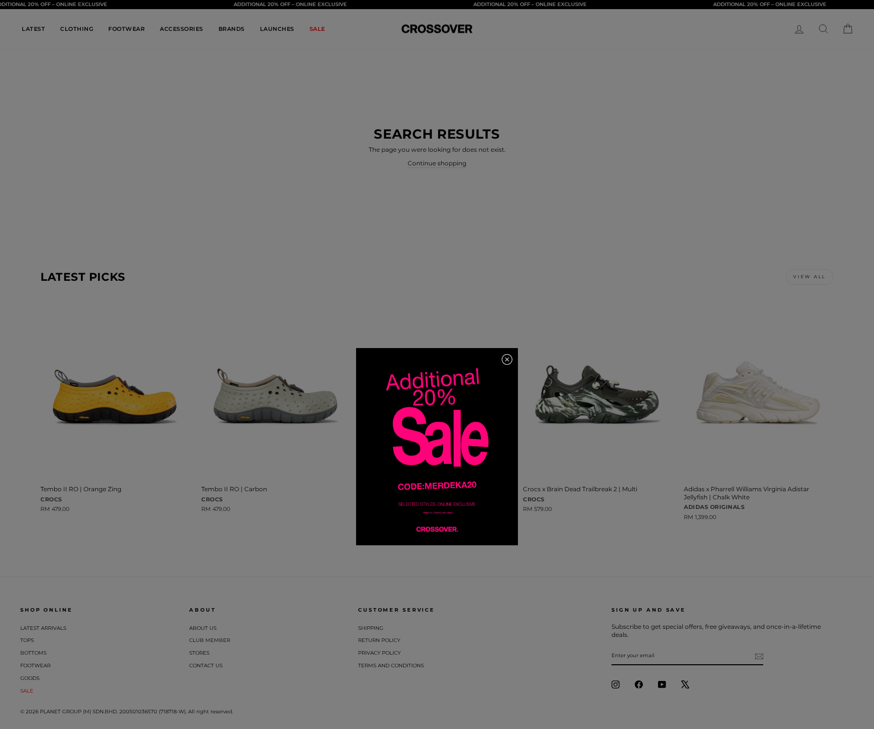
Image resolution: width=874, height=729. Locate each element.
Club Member (209, 640)
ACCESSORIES (181, 28)
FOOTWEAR (126, 28)
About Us (202, 628)
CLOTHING (76, 28)
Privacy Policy (379, 653)
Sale (26, 691)
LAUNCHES (277, 28)
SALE (317, 28)
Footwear (35, 665)
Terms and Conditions (391, 665)
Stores (199, 653)
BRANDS (232, 28)
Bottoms (33, 653)
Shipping (370, 628)
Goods (29, 678)
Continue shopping (437, 163)
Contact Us (206, 665)
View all (809, 276)
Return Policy (379, 640)
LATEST (33, 28)
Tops (27, 640)
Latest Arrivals (43, 628)
